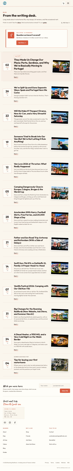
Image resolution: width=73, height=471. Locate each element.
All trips (5, 440)
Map (4, 436)
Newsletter (52, 440)
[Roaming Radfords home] (4, 3)
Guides (5, 452)
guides (45, 22)
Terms (52, 462)
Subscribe (65, 391)
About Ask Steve (30, 444)
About (4, 432)
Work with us (52, 444)
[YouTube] (5, 422)
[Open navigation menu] (68, 3)
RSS (68, 462)
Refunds (63, 462)
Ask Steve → (22, 43)
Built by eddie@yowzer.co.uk (63, 467)
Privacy (47, 462)
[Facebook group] (15, 422)
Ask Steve (29, 440)
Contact (51, 432)
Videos (5, 444)
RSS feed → (66, 22)
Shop (27, 432)
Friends (28, 436)
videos (19, 22)
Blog (4, 448)
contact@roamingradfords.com (58, 436)
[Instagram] (10, 422)
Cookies (58, 462)
